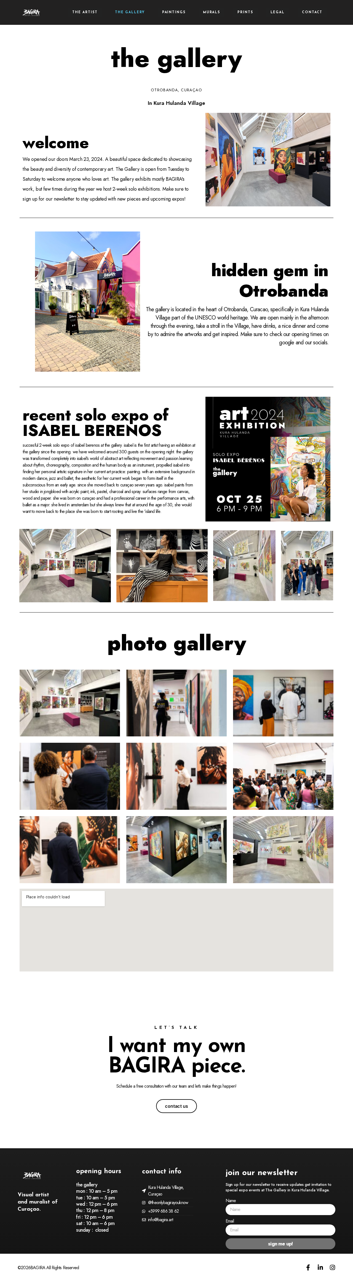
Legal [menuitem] (278, 12)
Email (230, 1221)
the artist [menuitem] (85, 12)
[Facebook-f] (308, 1267)
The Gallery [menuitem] (130, 12)
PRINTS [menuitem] (245, 12)
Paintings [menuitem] (174, 12)
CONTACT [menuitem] (312, 12)
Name (231, 1200)
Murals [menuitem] (211, 12)
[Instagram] (332, 1267)
